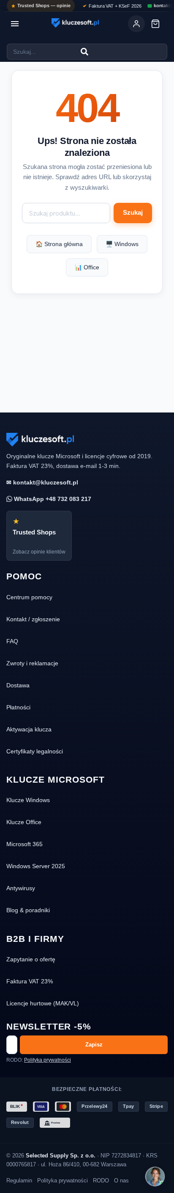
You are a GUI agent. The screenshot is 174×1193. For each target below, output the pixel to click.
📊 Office (87, 267)
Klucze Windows (28, 800)
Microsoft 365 (24, 844)
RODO (101, 1180)
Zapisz (94, 1044)
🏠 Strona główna (59, 244)
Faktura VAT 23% (29, 981)
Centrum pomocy (29, 597)
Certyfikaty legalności (34, 751)
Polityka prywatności (47, 1060)
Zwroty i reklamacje (32, 663)
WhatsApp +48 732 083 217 (51, 498)
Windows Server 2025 (35, 866)
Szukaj (133, 212)
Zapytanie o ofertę (30, 959)
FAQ (12, 641)
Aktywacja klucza (29, 729)
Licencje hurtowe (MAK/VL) (42, 1003)
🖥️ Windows (122, 244)
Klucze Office (23, 822)
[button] (155, 1176)
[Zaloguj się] (136, 23)
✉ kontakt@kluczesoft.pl (42, 482)
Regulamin (19, 1180)
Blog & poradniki (28, 910)
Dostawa (18, 685)
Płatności (18, 707)
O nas (121, 1180)
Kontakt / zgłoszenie (33, 619)
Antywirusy (20, 888)
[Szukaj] (84, 51)
